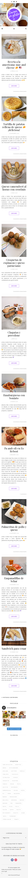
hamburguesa (7, 790)
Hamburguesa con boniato (14, 396)
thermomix (12, 816)
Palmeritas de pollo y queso (14, 528)
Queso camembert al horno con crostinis (14, 188)
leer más (14, 86)
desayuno (15, 780)
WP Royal (17, 875)
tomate (16, 819)
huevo (23, 790)
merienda (14, 800)
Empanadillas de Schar (14, 579)
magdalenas (13, 796)
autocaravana (13, 767)
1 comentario (23, 494)
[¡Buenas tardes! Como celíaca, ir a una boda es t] (14, 714)
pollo (17, 806)
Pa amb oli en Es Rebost (14, 450)
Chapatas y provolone (14, 334)
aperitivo (18, 764)
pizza (10, 806)
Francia (5, 784)
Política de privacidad (7, 869)
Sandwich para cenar (14, 648)
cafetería (14, 771)
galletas (5, 787)
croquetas (6, 780)
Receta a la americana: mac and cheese (14, 64)
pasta (4, 806)
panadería (18, 803)
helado (16, 790)
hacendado (14, 787)
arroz (4, 767)
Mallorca (5, 800)
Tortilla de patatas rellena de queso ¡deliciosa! (13, 127)
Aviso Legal (4, 871)
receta (19, 809)
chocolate (15, 774)
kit (4, 793)
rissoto (15, 812)
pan (11, 803)
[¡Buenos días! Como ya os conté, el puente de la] (22, 714)
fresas (12, 784)
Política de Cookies (16, 869)
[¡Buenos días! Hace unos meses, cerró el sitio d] (6, 722)
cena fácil (6, 774)
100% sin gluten (7, 764)
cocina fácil (6, 777)
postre (5, 809)
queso (12, 809)
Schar (23, 812)
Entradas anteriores (10, 697)
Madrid (5, 796)
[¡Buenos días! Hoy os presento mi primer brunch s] (6, 714)
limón (9, 793)
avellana (5, 771)
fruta (19, 784)
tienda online (7, 819)
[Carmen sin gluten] (14, 14)
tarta (4, 816)
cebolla (22, 771)
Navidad (5, 803)
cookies (15, 777)
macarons (17, 793)
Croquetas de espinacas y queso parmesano (14, 262)
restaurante (6, 812)
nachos (22, 800)
